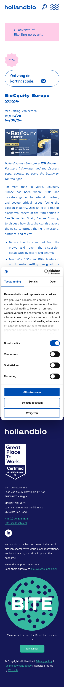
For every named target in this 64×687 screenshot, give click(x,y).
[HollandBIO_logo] (21, 7)
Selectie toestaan (32, 402)
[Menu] (53, 7)
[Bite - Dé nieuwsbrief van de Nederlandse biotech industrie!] (32, 604)
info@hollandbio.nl (16, 523)
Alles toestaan (32, 392)
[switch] (55, 354)
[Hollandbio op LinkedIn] (8, 533)
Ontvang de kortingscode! (22, 78)
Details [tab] (33, 281)
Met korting (12, 111)
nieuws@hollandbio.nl (44, 569)
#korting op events (28, 35)
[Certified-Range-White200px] (15, 462)
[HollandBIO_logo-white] (26, 431)
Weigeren (32, 412)
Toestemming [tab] (12, 281)
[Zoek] (42, 7)
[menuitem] (42, 7)
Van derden (29, 111)
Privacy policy (44, 661)
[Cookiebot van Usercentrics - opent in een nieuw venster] (45, 271)
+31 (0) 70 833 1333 (16, 518)
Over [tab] (53, 281)
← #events (22, 30)
